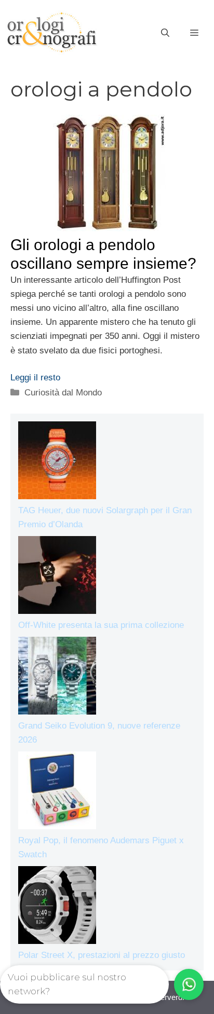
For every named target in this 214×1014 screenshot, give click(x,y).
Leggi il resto (35, 377)
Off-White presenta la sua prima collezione (101, 625)
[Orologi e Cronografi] (52, 32)
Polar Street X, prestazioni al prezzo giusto (101, 955)
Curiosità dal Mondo (63, 393)
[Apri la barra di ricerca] (165, 33)
